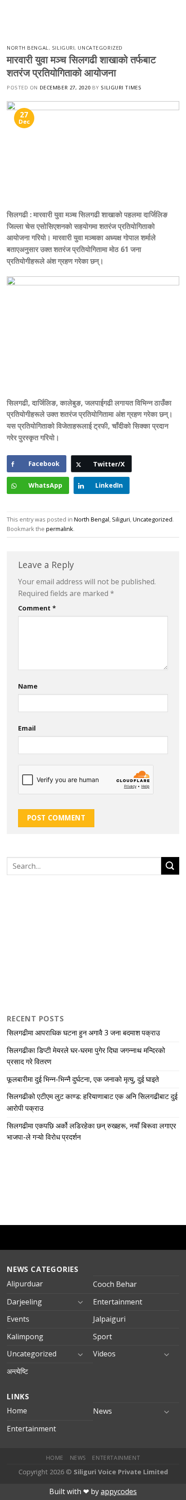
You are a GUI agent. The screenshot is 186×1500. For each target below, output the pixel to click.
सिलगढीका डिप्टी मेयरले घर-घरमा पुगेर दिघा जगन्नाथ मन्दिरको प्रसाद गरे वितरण (86, 1056)
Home (17, 1411)
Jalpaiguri (109, 1319)
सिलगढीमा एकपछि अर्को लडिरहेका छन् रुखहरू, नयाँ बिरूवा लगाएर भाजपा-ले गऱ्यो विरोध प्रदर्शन (91, 1131)
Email (27, 728)
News (102, 1411)
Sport (102, 1337)
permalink (59, 529)
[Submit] (170, 866)
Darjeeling (24, 1302)
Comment (37, 608)
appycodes (119, 1491)
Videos (104, 1354)
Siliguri (63, 47)
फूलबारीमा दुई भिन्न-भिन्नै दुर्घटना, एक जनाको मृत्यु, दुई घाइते (83, 1079)
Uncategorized (100, 47)
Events (18, 1319)
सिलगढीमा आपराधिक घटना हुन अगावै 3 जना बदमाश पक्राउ (83, 1033)
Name (27, 686)
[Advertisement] (63, 942)
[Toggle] (80, 1301)
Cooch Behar (115, 1284)
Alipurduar (25, 1284)
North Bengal (28, 47)
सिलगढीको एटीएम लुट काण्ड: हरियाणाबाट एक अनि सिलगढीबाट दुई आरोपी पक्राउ (92, 1102)
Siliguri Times (121, 87)
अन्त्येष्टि (17, 1371)
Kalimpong (25, 1337)
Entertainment (117, 1302)
